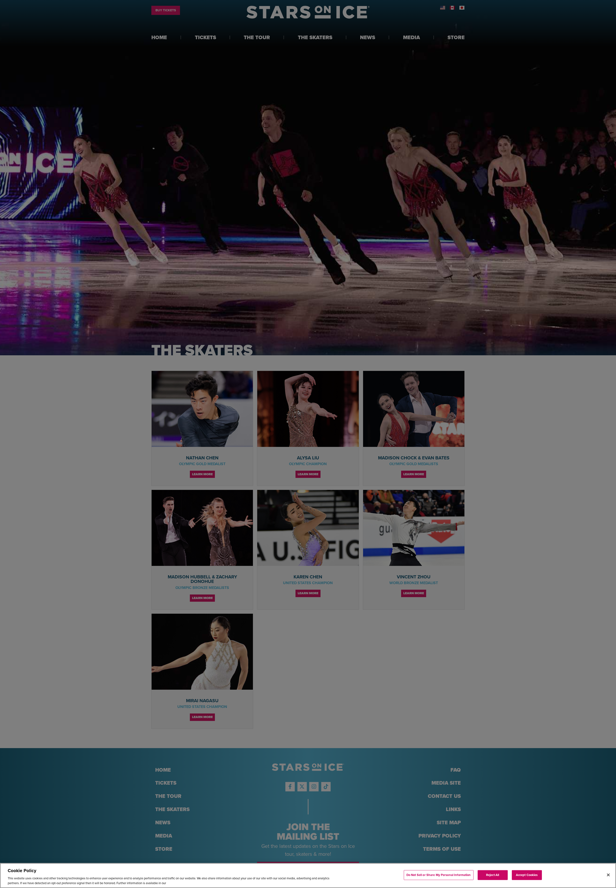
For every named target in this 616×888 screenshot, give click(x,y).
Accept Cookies (527, 875)
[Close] (608, 875)
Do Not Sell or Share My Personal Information (438, 875)
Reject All (492, 875)
